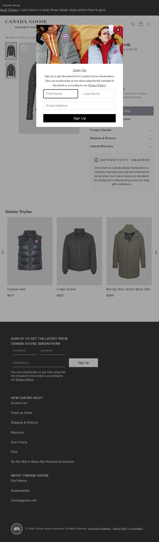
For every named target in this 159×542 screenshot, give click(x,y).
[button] (118, 29)
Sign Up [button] (79, 118)
